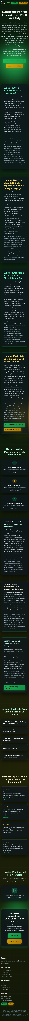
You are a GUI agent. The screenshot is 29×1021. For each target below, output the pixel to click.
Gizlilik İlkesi (4, 985)
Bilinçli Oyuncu (4, 989)
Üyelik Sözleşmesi (5, 987)
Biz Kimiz (3, 983)
